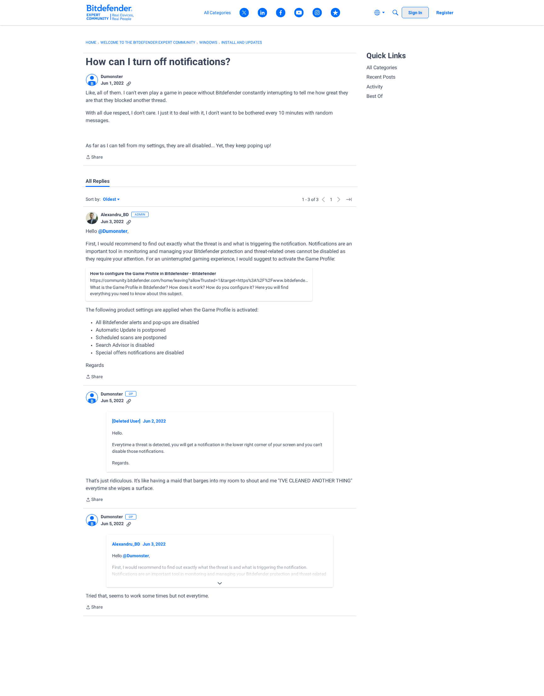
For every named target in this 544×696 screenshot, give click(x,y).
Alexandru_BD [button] (115, 214)
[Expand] (219, 583)
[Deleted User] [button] (126, 421)
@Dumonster (113, 231)
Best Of (374, 96)
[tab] (97, 181)
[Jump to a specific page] (349, 199)
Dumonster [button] (112, 76)
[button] (92, 80)
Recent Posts (380, 77)
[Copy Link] (129, 83)
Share (94, 157)
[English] (110, 12)
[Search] (395, 12)
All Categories (381, 67)
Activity (374, 87)
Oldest (110, 200)
